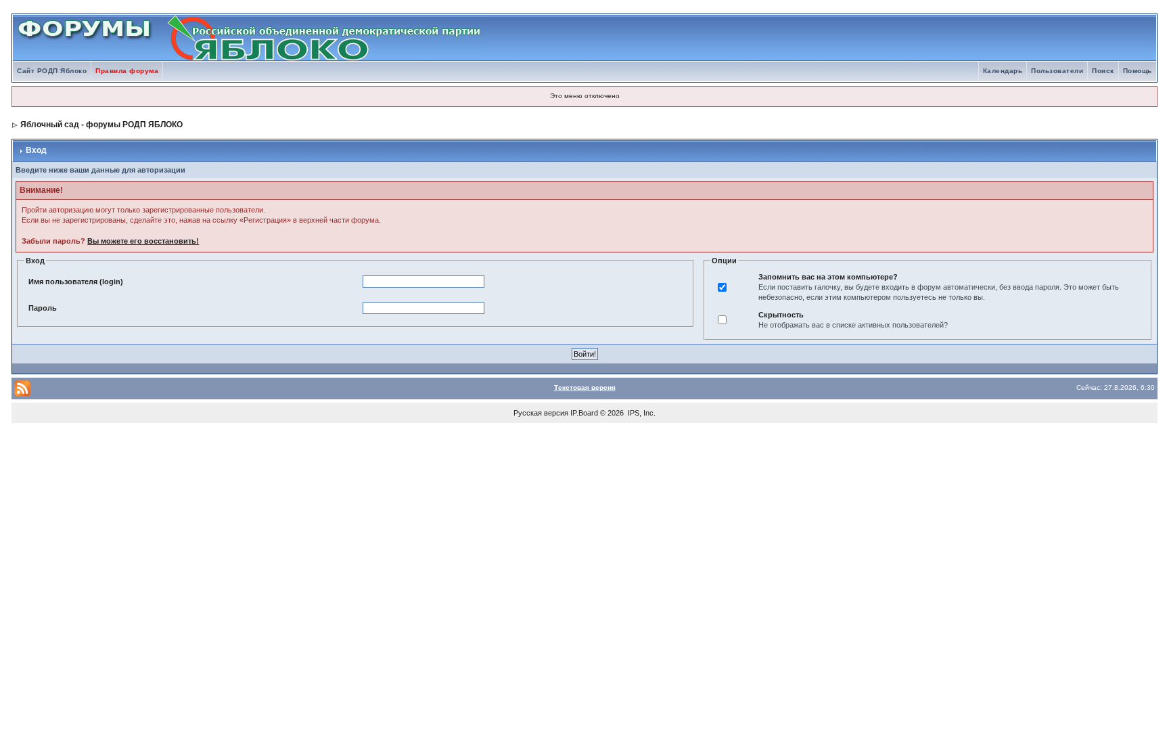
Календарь (1003, 70)
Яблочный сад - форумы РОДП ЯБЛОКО (101, 124)
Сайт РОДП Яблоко (52, 70)
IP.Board (584, 413)
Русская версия (540, 413)
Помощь (1137, 70)
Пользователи (1057, 70)
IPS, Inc (641, 413)
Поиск (1103, 70)
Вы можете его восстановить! (143, 241)
